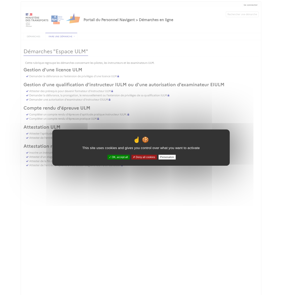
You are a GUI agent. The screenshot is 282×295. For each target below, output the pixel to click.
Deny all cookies (145, 157)
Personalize (167, 157)
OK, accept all (119, 157)
